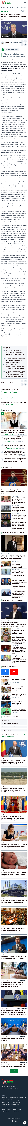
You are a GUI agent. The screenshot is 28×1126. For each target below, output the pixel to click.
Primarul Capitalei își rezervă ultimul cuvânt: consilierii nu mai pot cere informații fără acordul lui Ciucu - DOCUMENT (19, 640)
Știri (7, 7)
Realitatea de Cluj (15, 1111)
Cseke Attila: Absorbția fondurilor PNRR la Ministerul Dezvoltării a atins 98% (13, 957)
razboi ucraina (6, 395)
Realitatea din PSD (6, 1107)
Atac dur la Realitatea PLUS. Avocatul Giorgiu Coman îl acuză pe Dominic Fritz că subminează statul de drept (15, 353)
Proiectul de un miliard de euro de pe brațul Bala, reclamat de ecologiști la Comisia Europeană (13, 790)
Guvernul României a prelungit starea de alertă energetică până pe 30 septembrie (19, 510)
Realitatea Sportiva (14, 1097)
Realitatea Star (22, 1097)
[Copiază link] (22, 41)
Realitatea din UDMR (16, 42)
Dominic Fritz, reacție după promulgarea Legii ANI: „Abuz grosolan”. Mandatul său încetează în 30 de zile (14, 624)
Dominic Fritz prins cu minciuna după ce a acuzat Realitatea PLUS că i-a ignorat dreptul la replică (15, 366)
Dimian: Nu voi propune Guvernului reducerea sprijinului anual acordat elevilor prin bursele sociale (12, 984)
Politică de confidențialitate (7, 1089)
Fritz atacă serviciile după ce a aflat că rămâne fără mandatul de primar (19, 517)
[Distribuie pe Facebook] (25, 41)
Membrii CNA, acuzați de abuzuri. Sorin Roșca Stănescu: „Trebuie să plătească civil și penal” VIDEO (18, 501)
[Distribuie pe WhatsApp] (22, 44)
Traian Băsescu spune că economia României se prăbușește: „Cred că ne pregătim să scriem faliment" (14, 445)
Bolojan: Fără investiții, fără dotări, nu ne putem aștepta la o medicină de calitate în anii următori (13, 762)
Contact (3, 1086)
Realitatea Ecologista (15, 1100)
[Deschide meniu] (25, 3)
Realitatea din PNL (15, 1104)
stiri (11, 392)
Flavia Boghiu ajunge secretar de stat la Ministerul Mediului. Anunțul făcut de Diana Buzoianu (14, 846)
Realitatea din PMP (6, 1104)
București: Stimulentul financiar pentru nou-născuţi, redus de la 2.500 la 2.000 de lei (13, 874)
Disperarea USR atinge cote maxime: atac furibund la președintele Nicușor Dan (13, 491)
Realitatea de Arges (6, 1111)
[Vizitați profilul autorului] (2, 43)
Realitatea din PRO (15, 1107)
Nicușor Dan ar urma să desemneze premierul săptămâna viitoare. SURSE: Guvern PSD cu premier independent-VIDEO (13, 1013)
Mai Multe (14, 1071)
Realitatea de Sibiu (17, 1109)
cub (14, 395)
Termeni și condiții (11, 1086)
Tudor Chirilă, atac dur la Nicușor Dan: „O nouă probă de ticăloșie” (19, 632)
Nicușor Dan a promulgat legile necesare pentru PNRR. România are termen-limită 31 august (12, 818)
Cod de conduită (18, 1089)
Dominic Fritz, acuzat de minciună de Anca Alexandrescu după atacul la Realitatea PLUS (15, 360)
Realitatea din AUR (6, 1100)
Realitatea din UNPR (6, 1102)
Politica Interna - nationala (14, 7)
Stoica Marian (23, 758)
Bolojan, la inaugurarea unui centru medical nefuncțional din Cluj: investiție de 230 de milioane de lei (18, 594)
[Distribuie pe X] (25, 44)
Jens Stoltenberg (7, 398)
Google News (9, 404)
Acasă (4, 7)
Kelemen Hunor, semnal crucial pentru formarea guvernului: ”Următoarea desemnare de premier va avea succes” (15, 461)
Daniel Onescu (23, 954)
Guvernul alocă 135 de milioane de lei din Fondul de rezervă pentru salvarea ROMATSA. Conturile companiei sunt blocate (14, 903)
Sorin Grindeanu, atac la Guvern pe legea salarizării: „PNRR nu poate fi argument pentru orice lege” (19, 659)
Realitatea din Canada (6, 1109)
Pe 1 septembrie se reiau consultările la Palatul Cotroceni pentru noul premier (13, 1066)
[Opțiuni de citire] (25, 1123)
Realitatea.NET (5, 1097)
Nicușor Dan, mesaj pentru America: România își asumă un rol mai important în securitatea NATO (19, 650)
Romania (4, 392)
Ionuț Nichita (23, 814)
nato (15, 392)
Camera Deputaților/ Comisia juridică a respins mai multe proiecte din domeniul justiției (14, 930)
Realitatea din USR (16, 1102)
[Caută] (20, 3)
